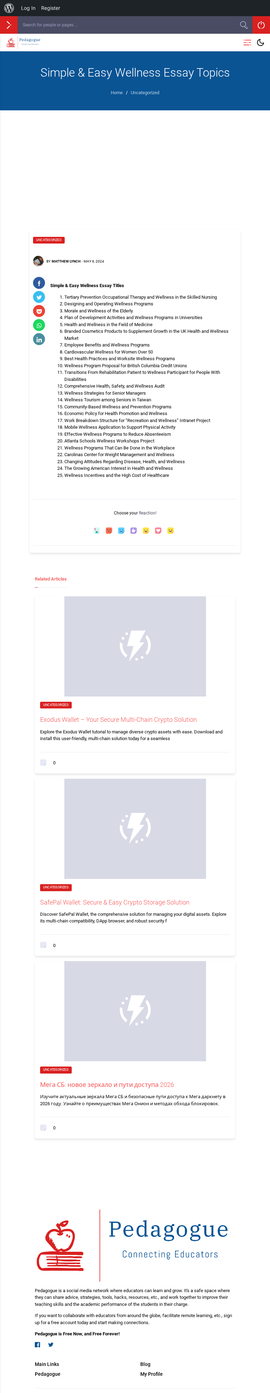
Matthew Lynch (66, 261)
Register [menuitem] (50, 8)
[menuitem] (9, 8)
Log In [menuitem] (28, 8)
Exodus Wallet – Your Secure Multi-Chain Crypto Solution (118, 719)
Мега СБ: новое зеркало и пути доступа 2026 (107, 1084)
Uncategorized (49, 240)
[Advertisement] (135, 163)
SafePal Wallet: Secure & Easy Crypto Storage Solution (114, 902)
